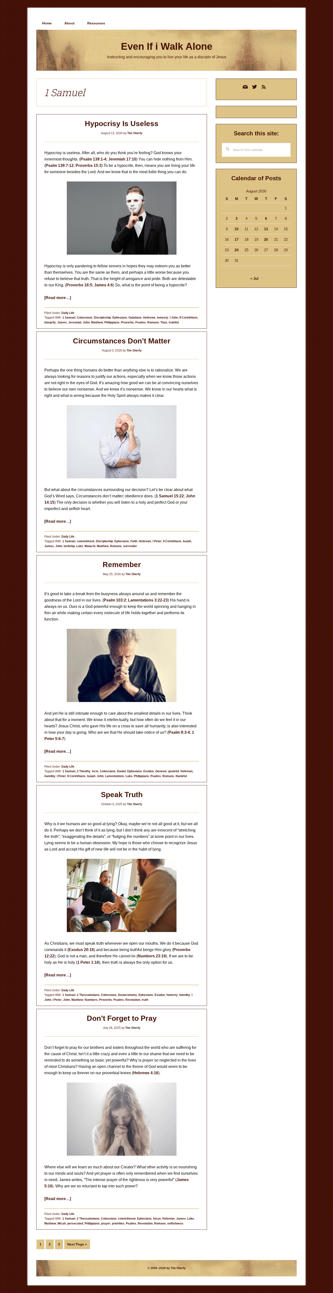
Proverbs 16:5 (79, 285)
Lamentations (114, 776)
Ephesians (119, 317)
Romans (153, 322)
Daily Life (67, 313)
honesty (162, 317)
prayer (105, 1223)
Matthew (97, 322)
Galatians (135, 317)
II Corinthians (188, 317)
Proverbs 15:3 (88, 165)
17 (236, 239)
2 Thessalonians (88, 995)
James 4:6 (103, 285)
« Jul (254, 278)
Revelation (132, 1000)
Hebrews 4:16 (145, 1073)
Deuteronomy (127, 995)
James (62, 322)
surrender (130, 546)
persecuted (75, 1223)
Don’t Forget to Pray (122, 1018)
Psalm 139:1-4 (93, 159)
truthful (174, 322)
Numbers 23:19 (152, 956)
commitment (85, 541)
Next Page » (77, 1245)
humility (49, 776)
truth (145, 1000)
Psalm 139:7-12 (60, 165)
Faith (133, 541)
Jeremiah (74, 322)
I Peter (157, 541)
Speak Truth (122, 795)
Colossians (84, 317)
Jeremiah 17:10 (122, 159)
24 (236, 250)
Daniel (121, 771)
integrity (50, 322)
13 (266, 229)
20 (266, 239)
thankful (181, 776)
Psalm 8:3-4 (179, 732)
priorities (118, 1223)
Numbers (91, 1000)
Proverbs (127, 322)
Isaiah (187, 541)
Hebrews (149, 317)
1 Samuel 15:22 (170, 496)
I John (174, 317)
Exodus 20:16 (81, 950)
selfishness (175, 1223)
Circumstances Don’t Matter (121, 341)
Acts (95, 771)
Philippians (111, 322)
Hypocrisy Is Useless (121, 124)
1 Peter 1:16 (88, 962)
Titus (163, 322)
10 (236, 229)
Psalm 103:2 (115, 600)
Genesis (161, 771)
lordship (69, 546)
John (86, 322)
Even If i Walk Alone (166, 46)
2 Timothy (83, 771)
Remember (122, 565)
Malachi (90, 546)
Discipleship (102, 317)
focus (157, 1218)
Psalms (140, 322)
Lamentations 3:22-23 (148, 600)
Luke (79, 546)
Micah (62, 1223)
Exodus (148, 771)
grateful (173, 771)
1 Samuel (68, 317)
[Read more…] (57, 298)
